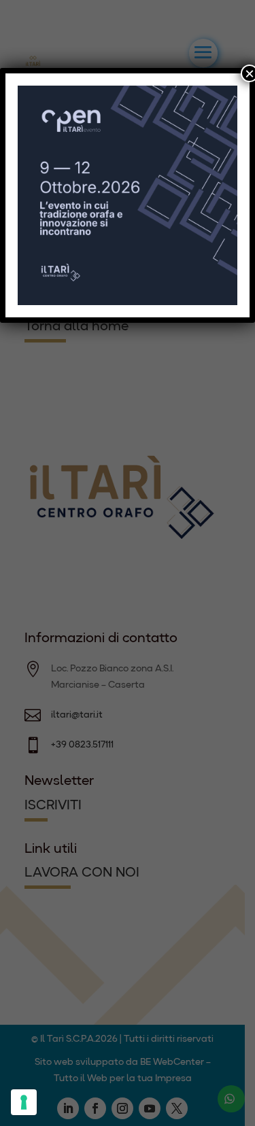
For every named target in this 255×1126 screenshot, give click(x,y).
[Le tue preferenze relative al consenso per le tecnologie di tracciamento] (24, 1102)
